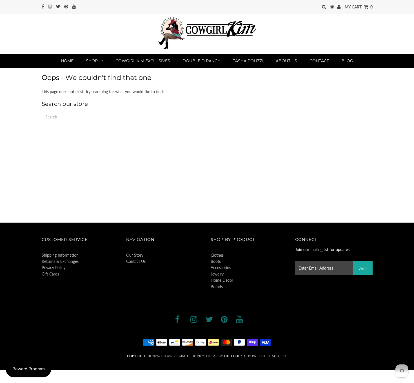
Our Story (134, 255)
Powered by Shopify (267, 356)
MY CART (359, 7)
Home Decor (222, 280)
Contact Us (136, 261)
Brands (217, 286)
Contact (319, 60)
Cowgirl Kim (173, 356)
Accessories (221, 267)
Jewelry (217, 274)
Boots (216, 261)
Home (67, 60)
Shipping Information (60, 255)
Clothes (217, 255)
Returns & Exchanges (60, 261)
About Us (286, 60)
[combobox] (84, 117)
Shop (92, 60)
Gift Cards (50, 274)
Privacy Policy (53, 267)
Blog (347, 60)
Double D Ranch (201, 60)
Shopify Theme (203, 356)
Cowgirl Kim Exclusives (142, 60)
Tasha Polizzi (248, 60)
